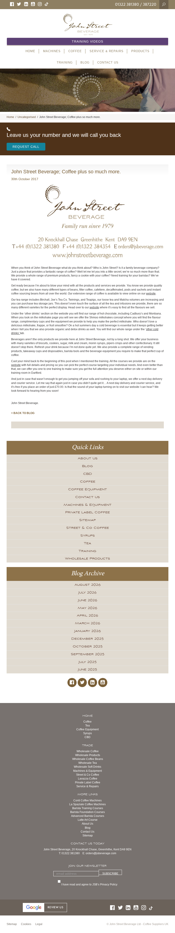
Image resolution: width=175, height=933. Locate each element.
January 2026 (87, 631)
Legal (38, 924)
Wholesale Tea (87, 762)
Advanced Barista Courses (87, 816)
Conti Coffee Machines (87, 800)
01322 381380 (127, 4)
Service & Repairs (87, 786)
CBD (87, 474)
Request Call (26, 146)
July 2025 (88, 662)
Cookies (26, 924)
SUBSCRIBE (110, 873)
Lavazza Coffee (87, 778)
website (151, 293)
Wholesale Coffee (88, 751)
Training (87, 551)
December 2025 (87, 639)
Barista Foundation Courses (87, 812)
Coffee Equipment (87, 489)
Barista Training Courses (87, 808)
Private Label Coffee (87, 512)
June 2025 (87, 669)
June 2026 (87, 600)
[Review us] (45, 907)
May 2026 (87, 608)
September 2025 (87, 654)
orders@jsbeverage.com (101, 853)
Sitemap (87, 520)
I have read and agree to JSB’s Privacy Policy (89, 884)
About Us (88, 458)
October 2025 (88, 646)
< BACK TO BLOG (22, 413)
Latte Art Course (88, 819)
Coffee (87, 482)
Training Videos (87, 41)
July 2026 (87, 592)
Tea (87, 543)
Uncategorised (27, 117)
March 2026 (87, 623)
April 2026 (87, 615)
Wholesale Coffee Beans (87, 759)
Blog (87, 466)
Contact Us (87, 497)
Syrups (87, 536)
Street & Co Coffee (87, 528)
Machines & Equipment (87, 505)
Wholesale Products (87, 559)
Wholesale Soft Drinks (87, 766)
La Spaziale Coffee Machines (87, 804)
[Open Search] (163, 4)
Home (10, 117)
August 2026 (88, 585)
